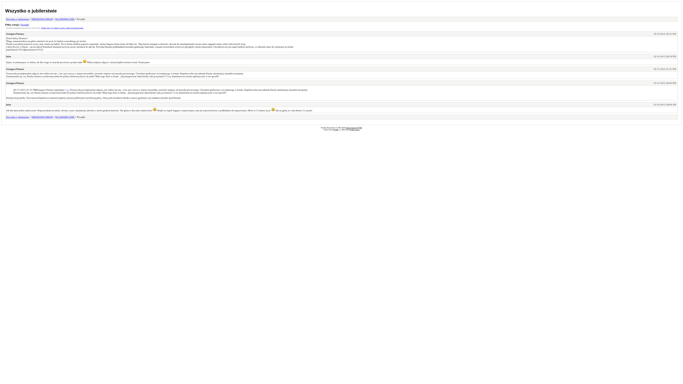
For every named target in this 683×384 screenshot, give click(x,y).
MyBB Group (354, 130)
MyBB (335, 130)
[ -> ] (67, 90)
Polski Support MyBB (354, 128)
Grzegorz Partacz (15, 34)
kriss (8, 56)
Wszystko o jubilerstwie (31, 11)
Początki (24, 24)
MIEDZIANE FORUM (42, 19)
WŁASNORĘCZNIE (65, 19)
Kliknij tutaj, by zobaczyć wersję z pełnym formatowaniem (62, 28)
